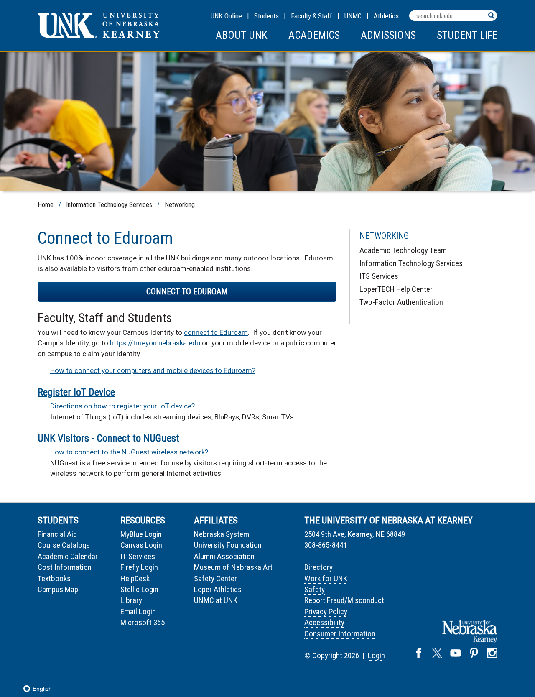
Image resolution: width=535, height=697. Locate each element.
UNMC (353, 16)
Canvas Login (141, 545)
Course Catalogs (64, 545)
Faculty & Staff (311, 16)
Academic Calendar (68, 556)
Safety (314, 589)
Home (46, 205)
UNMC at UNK (215, 600)
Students (266, 16)
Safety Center (215, 578)
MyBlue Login (141, 534)
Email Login (138, 611)
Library (131, 600)
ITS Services (378, 276)
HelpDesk (135, 578)
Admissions (388, 35)
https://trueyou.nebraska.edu (155, 343)
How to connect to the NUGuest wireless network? (129, 452)
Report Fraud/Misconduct (344, 600)
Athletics (386, 16)
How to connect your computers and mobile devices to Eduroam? (152, 370)
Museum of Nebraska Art (233, 567)
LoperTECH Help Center (396, 289)
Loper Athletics (218, 589)
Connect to (187, 291)
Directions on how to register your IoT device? (122, 406)
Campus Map (58, 589)
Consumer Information (339, 633)
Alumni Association (224, 556)
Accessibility (324, 622)
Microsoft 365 (142, 622)
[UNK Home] (99, 35)
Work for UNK (325, 578)
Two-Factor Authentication (401, 302)
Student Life (467, 35)
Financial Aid (57, 534)
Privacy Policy (325, 611)
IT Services (137, 556)
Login (376, 655)
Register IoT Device (76, 392)
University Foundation (228, 545)
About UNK (242, 35)
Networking (179, 205)
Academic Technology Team (403, 250)
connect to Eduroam (216, 332)
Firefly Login (139, 567)
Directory (318, 567)
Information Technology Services (109, 205)
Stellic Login (139, 589)
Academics (314, 35)
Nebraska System (221, 534)
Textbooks (54, 578)
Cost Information (65, 567)
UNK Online (226, 16)
